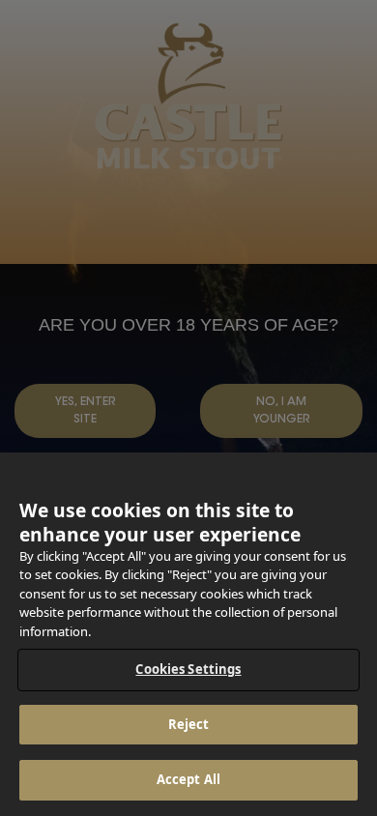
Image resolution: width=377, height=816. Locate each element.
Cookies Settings (188, 669)
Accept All (188, 779)
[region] (188, 634)
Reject (189, 724)
